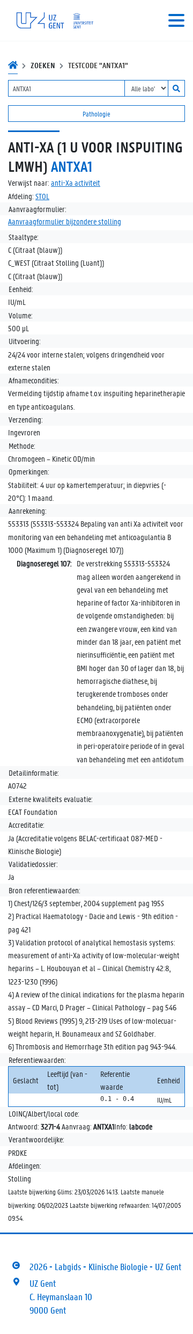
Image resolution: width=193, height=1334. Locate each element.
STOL (42, 196)
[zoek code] (176, 88)
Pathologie (96, 113)
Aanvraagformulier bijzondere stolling (64, 221)
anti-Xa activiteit (75, 182)
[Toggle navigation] (176, 20)
